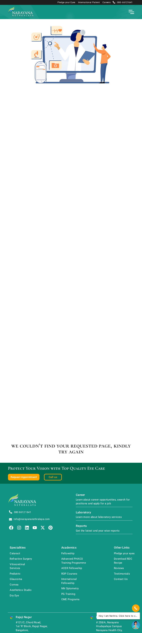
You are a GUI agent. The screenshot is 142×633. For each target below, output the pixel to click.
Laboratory (83, 512)
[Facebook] (11, 528)
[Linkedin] (27, 528)
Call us (53, 477)
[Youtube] (35, 528)
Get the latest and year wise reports (97, 530)
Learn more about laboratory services (99, 517)
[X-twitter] (43, 528)
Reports (81, 526)
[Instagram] (19, 528)
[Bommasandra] (92, 618)
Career (80, 495)
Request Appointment (24, 477)
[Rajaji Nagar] (12, 618)
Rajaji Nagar (24, 617)
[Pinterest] (50, 528)
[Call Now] (136, 608)
